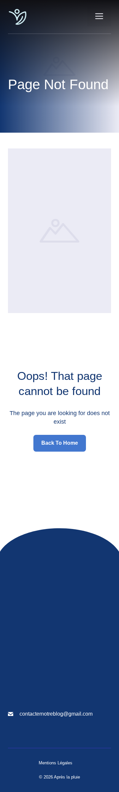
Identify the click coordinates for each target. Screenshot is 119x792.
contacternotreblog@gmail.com (56, 714)
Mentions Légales (55, 762)
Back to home (59, 443)
